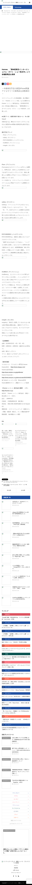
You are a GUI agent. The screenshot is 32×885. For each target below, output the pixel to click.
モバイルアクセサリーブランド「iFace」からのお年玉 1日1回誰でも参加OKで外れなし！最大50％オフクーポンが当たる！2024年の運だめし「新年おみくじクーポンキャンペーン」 (7, 461)
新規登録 (16, 867)
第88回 (7, 485)
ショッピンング (13, 482)
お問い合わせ (16, 870)
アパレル (8, 482)
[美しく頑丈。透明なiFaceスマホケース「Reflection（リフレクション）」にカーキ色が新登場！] (8, 426)
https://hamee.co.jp (7, 390)
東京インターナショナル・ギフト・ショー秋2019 (15, 485)
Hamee (5, 484)
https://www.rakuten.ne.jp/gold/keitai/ (12, 372)
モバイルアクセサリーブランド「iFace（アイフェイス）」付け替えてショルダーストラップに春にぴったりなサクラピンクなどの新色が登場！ (21, 435)
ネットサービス (13, 481)
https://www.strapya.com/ (18, 367)
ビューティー (16, 802)
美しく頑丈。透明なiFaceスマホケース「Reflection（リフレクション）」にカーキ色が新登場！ (7, 434)
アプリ (16, 796)
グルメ (16, 814)
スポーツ (16, 817)
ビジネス (16, 811)
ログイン (16, 865)
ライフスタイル (16, 808)
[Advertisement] (16, 34)
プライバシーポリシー (16, 872)
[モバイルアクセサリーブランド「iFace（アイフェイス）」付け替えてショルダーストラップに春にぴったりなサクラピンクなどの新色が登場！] (21, 426)
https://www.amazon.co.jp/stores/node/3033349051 (16, 377)
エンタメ (16, 799)
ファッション (20, 481)
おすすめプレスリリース (16, 823)
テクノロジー (7, 7)
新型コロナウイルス (16, 820)
